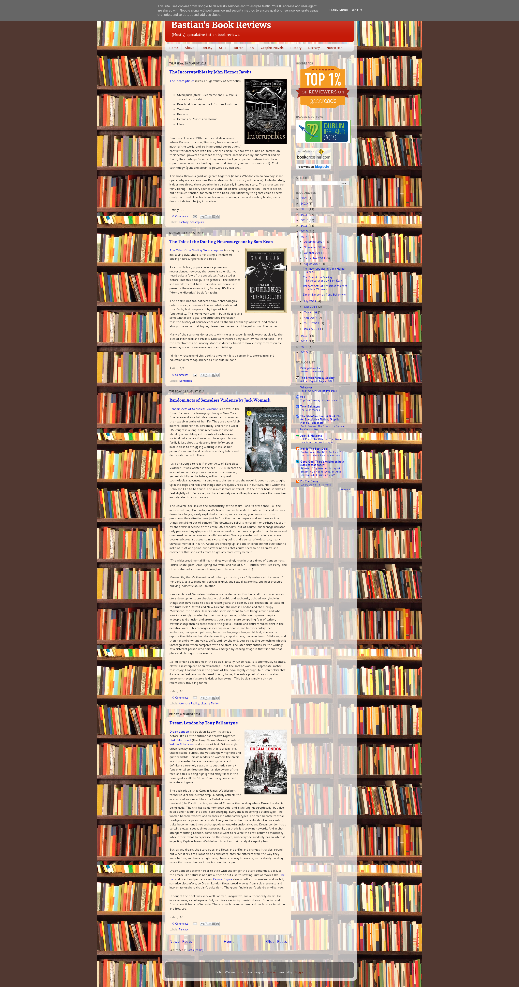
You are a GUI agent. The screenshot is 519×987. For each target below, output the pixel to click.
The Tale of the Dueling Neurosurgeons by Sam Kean (221, 241)
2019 (304, 209)
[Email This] (202, 217)
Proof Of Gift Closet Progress (318, 390)
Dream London (179, 731)
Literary (314, 47)
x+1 (302, 397)
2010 (304, 352)
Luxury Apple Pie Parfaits (315, 484)
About (189, 47)
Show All (345, 489)
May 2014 (311, 312)
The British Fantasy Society (317, 377)
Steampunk (197, 222)
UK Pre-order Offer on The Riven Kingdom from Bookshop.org (320, 440)
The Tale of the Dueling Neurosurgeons (196, 250)
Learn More (338, 10)
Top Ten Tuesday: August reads (318, 400)
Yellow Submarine (181, 744)
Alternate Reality (189, 703)
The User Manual (310, 410)
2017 (304, 220)
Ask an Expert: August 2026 (317, 381)
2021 (304, 198)
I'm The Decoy (309, 481)
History (295, 47)
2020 (304, 203)
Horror (238, 47)
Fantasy (206, 47)
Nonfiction (334, 47)
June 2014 (311, 307)
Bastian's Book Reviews (221, 25)
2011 (304, 347)
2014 (304, 237)
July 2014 (310, 301)
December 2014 (314, 241)
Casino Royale (222, 879)
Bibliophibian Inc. (310, 368)
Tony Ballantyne (310, 406)
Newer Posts (180, 941)
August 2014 (312, 264)
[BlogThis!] (206, 217)
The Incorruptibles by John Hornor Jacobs (210, 72)
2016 (304, 225)
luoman (271, 972)
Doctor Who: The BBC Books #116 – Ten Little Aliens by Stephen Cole (322, 453)
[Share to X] (210, 217)
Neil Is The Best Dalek (314, 448)
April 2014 (311, 318)
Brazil (187, 740)
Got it (357, 10)
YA (252, 47)
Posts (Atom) (195, 950)
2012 (304, 341)
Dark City (175, 740)
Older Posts (276, 941)
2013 (304, 336)
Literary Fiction (210, 703)
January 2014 (313, 329)
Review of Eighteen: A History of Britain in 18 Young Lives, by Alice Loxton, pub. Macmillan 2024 (320, 471)
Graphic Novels (272, 47)
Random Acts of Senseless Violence (194, 409)
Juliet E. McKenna (311, 435)
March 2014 (312, 323)
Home (173, 47)
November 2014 (315, 247)
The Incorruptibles (181, 81)
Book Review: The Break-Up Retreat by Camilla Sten (322, 427)
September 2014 (315, 258)
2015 (304, 231)
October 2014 (313, 253)
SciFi (222, 47)
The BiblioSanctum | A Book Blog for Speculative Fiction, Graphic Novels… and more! (321, 419)
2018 (304, 214)
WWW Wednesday (312, 371)
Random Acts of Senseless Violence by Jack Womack (219, 400)
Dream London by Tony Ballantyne (203, 722)
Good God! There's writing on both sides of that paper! (322, 463)
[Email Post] (195, 216)
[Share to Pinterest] (218, 217)
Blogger (298, 972)
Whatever (306, 387)
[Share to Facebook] (214, 217)
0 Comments (180, 216)
